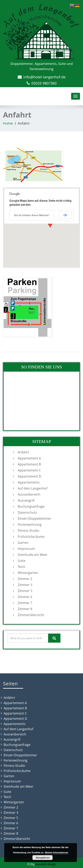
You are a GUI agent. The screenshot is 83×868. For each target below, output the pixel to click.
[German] (77, 5)
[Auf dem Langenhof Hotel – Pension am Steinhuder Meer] (41, 31)
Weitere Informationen (56, 852)
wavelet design (45, 864)
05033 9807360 (44, 83)
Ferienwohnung (30, 524)
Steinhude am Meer (33, 555)
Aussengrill (26, 500)
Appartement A (29, 458)
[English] (72, 5)
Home (8, 123)
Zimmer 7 (25, 603)
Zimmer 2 (25, 579)
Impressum (26, 549)
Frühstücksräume (31, 537)
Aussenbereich (29, 494)
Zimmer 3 (25, 585)
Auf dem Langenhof (32, 488)
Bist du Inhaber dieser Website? (31, 215)
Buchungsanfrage (31, 506)
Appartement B (29, 464)
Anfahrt (23, 452)
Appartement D (29, 476)
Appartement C (29, 470)
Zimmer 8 (25, 609)
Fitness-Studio (28, 531)
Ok (65, 215)
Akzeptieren (43, 857)
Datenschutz (27, 512)
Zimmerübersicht (31, 615)
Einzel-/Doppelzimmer (34, 518)
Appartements (29, 482)
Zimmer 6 (25, 597)
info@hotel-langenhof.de (44, 77)
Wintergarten (28, 573)
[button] (50, 224)
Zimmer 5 (25, 591)
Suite (21, 561)
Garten (23, 543)
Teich (21, 567)
